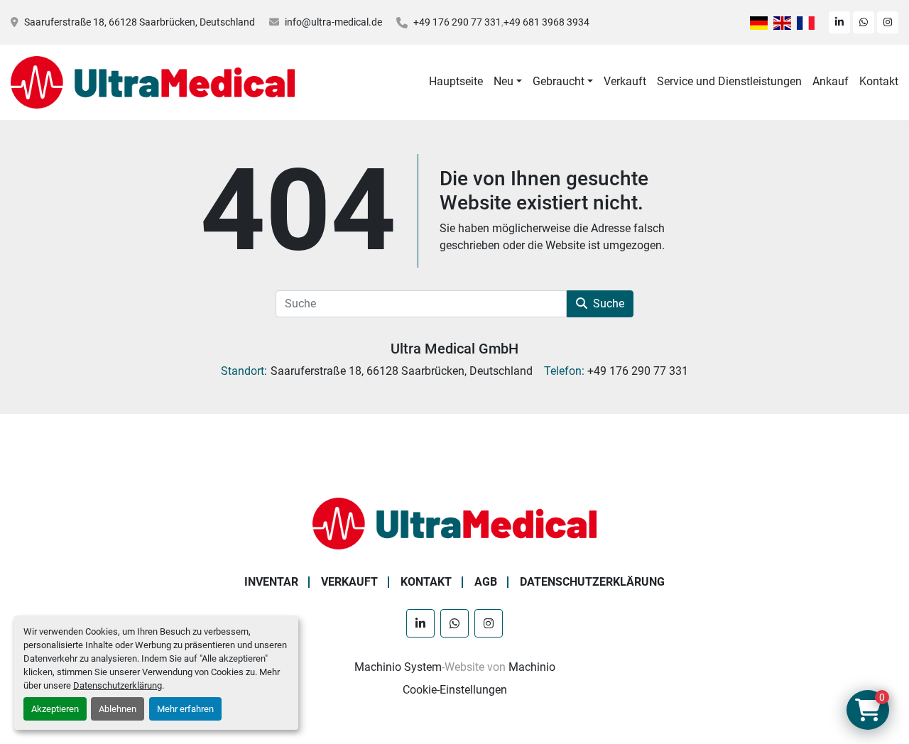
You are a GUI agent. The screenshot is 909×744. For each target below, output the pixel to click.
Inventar (271, 582)
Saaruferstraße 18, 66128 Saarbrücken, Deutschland (139, 22)
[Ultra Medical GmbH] (454, 523)
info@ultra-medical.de (333, 22)
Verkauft (625, 81)
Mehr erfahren (185, 709)
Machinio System (398, 667)
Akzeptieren (55, 709)
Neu (503, 81)
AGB (485, 582)
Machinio (531, 667)
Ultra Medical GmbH (454, 348)
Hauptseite (456, 81)
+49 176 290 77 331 (457, 22)
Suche (608, 303)
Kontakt (878, 81)
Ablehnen (117, 709)
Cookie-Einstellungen (455, 689)
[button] (508, 81)
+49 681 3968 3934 (546, 22)
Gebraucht (558, 81)
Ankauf (830, 81)
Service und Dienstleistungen (729, 81)
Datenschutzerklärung (117, 685)
